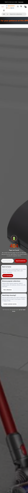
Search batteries (21, 261)
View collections (7, 289)
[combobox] (14, 14)
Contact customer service (10, 304)
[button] (21, 6)
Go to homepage (7, 275)
